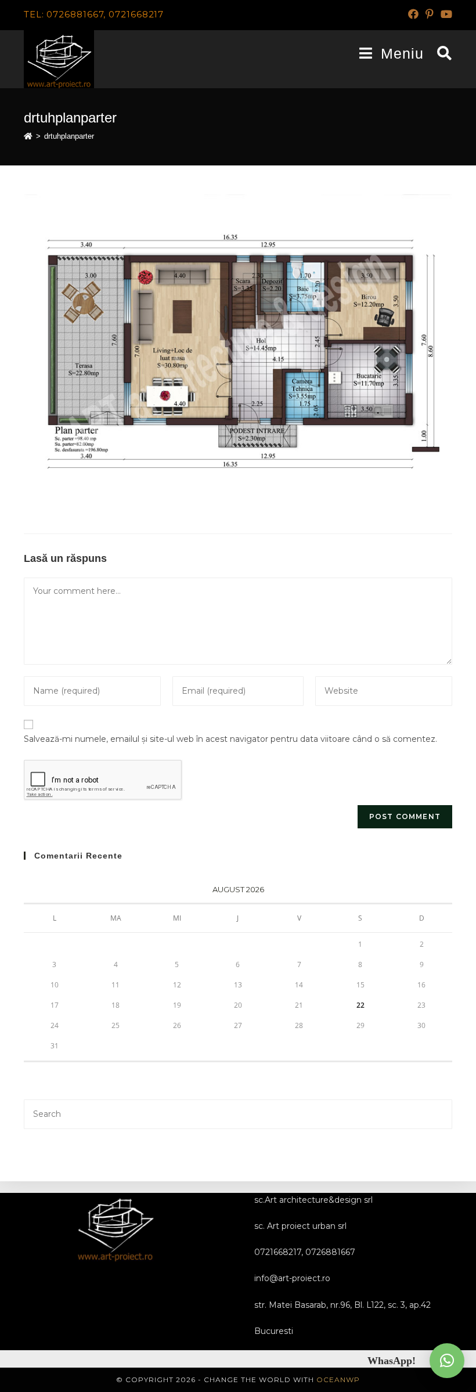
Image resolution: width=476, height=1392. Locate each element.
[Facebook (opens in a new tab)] (413, 14)
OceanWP (338, 1379)
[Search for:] (440, 53)
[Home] (28, 136)
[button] (447, 1360)
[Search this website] (238, 1113)
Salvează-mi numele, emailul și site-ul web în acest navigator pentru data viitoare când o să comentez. (230, 739)
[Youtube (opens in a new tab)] (444, 14)
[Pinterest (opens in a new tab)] (429, 14)
